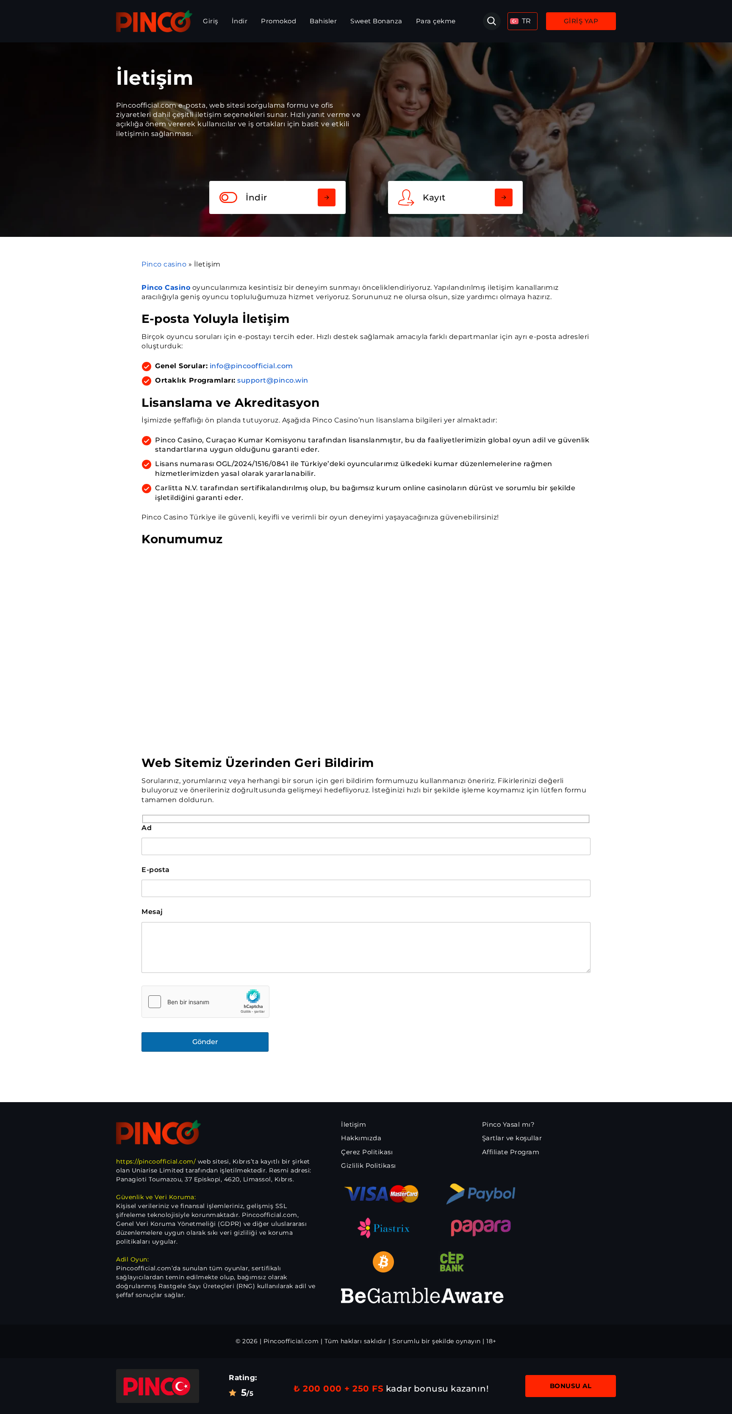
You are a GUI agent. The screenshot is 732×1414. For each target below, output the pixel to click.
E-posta (155, 870)
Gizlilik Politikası (368, 1165)
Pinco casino (163, 264)
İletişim (353, 1124)
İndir (240, 21)
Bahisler (323, 21)
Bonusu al (571, 1386)
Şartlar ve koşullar (512, 1138)
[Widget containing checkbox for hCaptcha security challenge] (205, 1002)
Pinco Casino (165, 287)
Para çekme (436, 21)
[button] (522, 21)
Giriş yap (581, 21)
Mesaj (152, 912)
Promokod (278, 21)
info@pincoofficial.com (251, 366)
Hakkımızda (361, 1138)
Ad (146, 828)
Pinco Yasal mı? (508, 1124)
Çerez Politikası (367, 1152)
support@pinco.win (272, 380)
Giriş (210, 21)
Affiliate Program (511, 1152)
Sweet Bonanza (376, 21)
